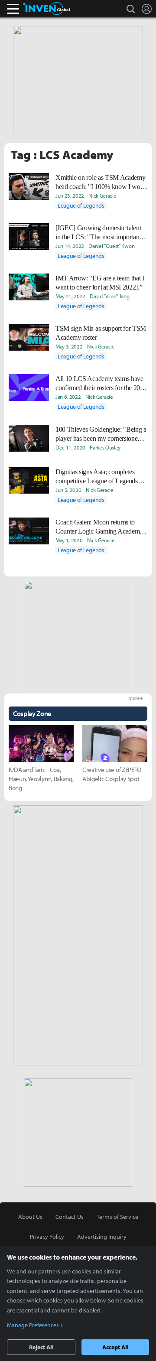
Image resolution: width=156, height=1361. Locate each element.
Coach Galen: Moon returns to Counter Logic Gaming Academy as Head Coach (99, 527)
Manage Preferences (33, 1325)
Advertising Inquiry (102, 1237)
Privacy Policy (47, 1237)
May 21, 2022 (70, 296)
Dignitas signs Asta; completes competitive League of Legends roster (96, 476)
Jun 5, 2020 (68, 489)
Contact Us (69, 1217)
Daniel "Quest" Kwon (111, 245)
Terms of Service (117, 1217)
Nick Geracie (102, 195)
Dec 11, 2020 (70, 447)
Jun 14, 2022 (69, 245)
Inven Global (46, 8)
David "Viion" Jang (109, 296)
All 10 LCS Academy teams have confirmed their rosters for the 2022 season (100, 383)
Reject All (41, 1347)
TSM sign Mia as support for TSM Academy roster (100, 333)
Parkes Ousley (105, 447)
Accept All (115, 1347)
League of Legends (81, 205)
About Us (30, 1217)
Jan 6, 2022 (68, 396)
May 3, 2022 (68, 346)
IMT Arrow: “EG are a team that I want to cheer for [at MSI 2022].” (99, 282)
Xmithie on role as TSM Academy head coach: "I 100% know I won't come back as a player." (100, 182)
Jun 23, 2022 (69, 195)
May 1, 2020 (68, 540)
